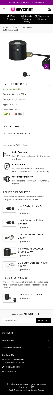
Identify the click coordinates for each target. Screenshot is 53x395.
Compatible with (11, 109)
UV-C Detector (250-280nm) (30, 236)
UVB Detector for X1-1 (30, 294)
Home (5, 27)
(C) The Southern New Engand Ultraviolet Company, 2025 (26, 386)
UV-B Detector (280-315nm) (30, 222)
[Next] (49, 85)
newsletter (26, 314)
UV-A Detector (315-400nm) (30, 208)
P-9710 (19, 114)
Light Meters (27, 27)
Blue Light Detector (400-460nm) (33, 264)
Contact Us (10, 371)
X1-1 (8, 114)
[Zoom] (46, 66)
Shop (15, 27)
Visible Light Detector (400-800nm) (30, 250)
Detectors (13, 104)
